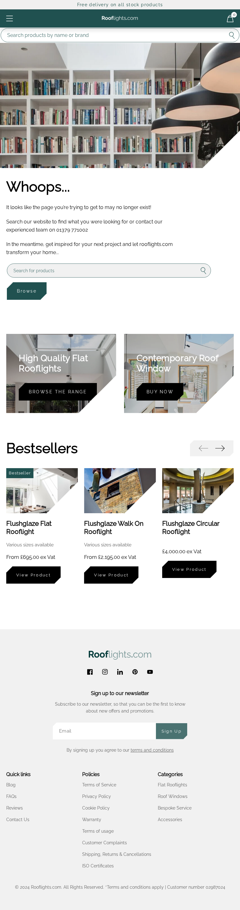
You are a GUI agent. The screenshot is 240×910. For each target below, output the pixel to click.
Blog (11, 784)
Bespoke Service (175, 807)
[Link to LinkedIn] (120, 672)
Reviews (14, 807)
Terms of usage (98, 831)
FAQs (11, 796)
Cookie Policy (96, 807)
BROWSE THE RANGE (58, 391)
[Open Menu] (9, 18)
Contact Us (17, 819)
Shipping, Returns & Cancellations (116, 854)
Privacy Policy (96, 796)
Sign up (172, 731)
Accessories (170, 819)
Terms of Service (99, 784)
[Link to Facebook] (90, 672)
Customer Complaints (104, 842)
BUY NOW (160, 391)
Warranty (91, 819)
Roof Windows (173, 796)
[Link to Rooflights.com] (120, 18)
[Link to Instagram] (105, 672)
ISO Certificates (98, 865)
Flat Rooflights (172, 784)
